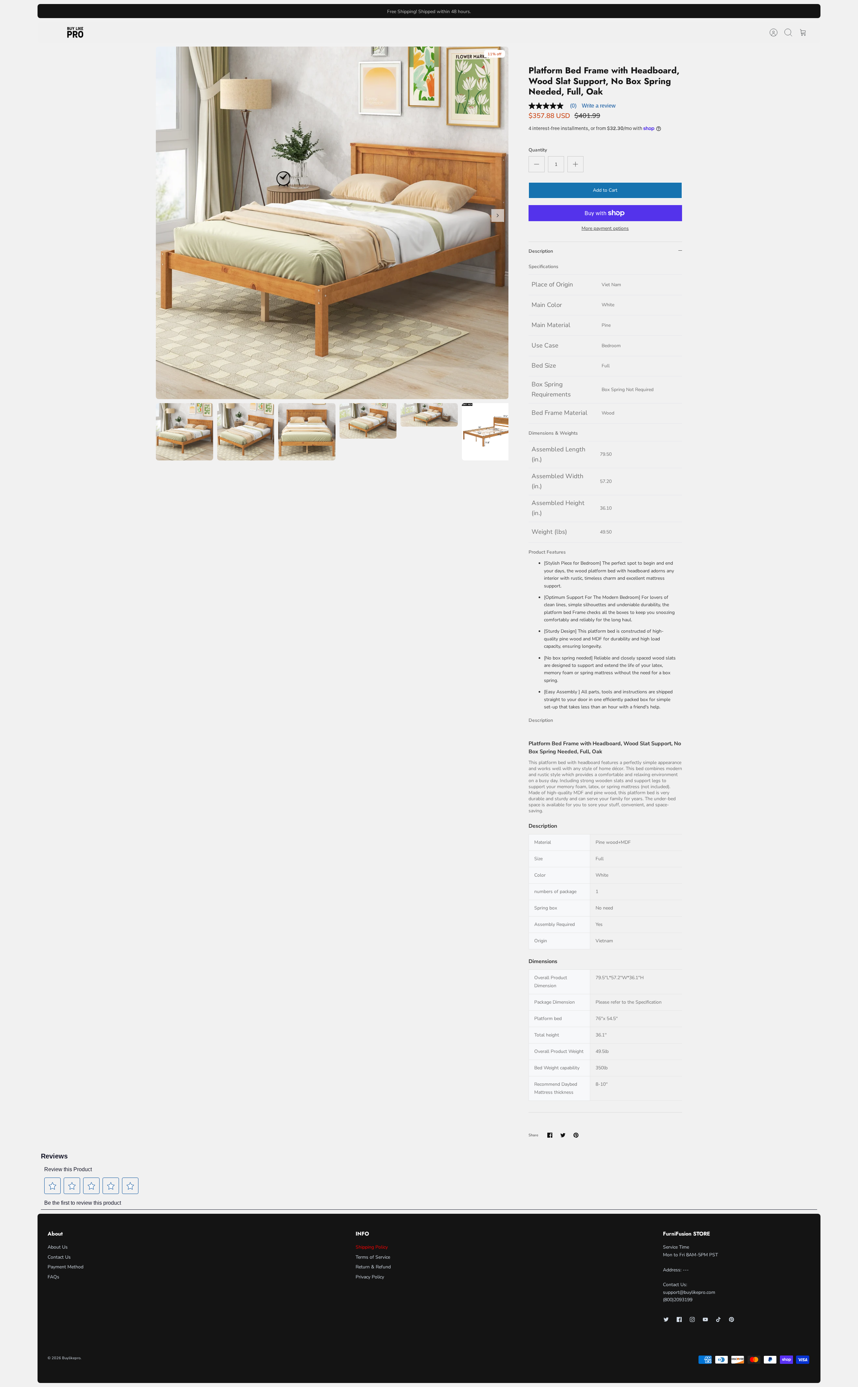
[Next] (542, 11)
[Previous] (316, 11)
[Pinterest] (731, 1319)
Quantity (538, 150)
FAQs (53, 1277)
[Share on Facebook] (549, 1135)
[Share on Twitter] (562, 1135)
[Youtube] (705, 1319)
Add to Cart (605, 190)
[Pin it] (576, 1135)
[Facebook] (679, 1319)
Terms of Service (373, 1257)
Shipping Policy (372, 1247)
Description (541, 251)
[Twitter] (666, 1319)
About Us (58, 1247)
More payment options (605, 229)
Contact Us (59, 1257)
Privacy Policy (370, 1277)
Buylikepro (71, 1358)
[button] (52, 1186)
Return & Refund (373, 1267)
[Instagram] (692, 1319)
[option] (332, 223)
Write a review (599, 106)
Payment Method (65, 1267)
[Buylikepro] (75, 32)
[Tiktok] (718, 1319)
